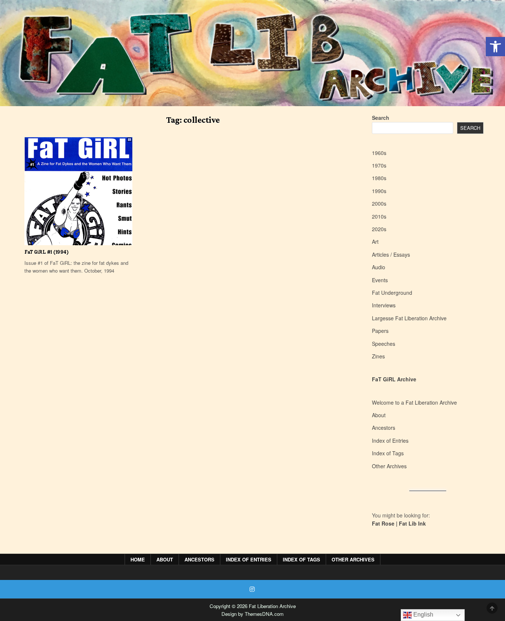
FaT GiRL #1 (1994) (46, 252)
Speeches (383, 343)
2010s (379, 216)
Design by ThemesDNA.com (252, 613)
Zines (378, 356)
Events (380, 280)
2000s (379, 203)
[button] (495, 46)
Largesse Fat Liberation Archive (409, 318)
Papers (380, 330)
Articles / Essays (391, 254)
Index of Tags (388, 453)
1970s (379, 165)
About (379, 415)
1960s (379, 152)
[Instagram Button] (252, 589)
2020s (379, 229)
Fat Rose (383, 523)
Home (138, 559)
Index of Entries (390, 440)
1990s (379, 191)
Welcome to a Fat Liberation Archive (414, 402)
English (422, 614)
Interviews (384, 305)
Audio (378, 267)
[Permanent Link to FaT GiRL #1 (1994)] (78, 191)
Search (380, 117)
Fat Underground (392, 292)
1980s (379, 178)
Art (375, 241)
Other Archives (389, 466)
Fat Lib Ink (412, 523)
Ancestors (383, 427)
